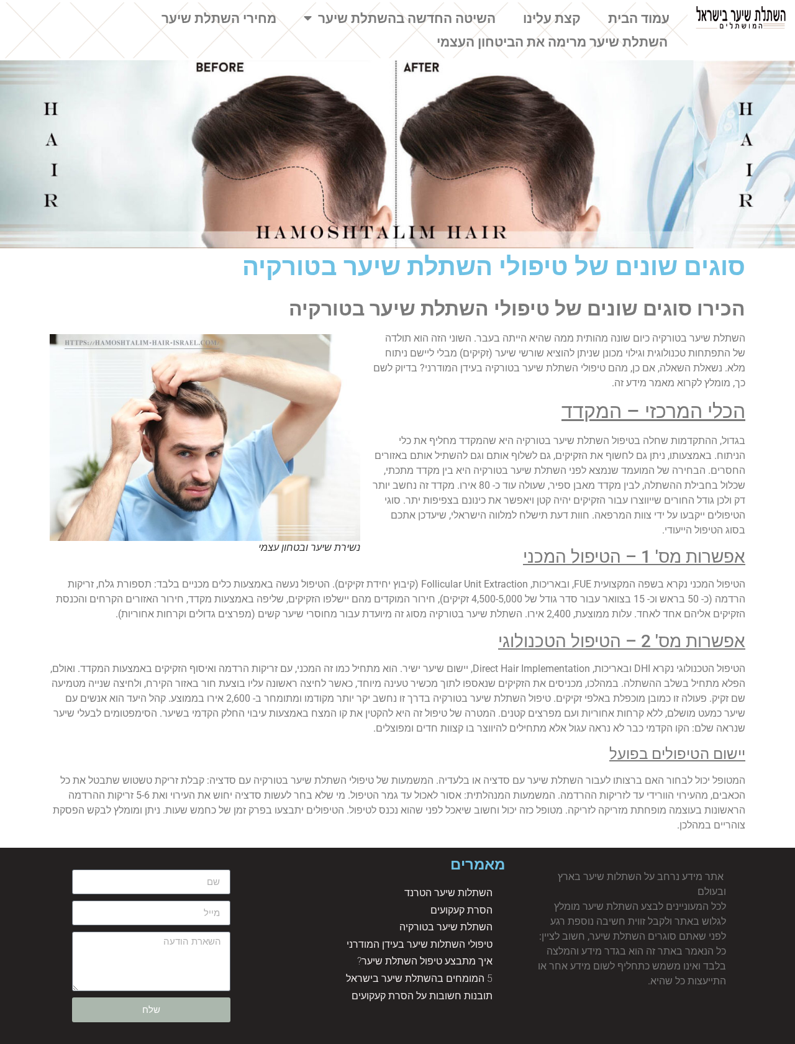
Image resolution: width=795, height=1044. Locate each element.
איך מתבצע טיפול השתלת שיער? (425, 961)
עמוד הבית (639, 18)
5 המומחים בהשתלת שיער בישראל (419, 978)
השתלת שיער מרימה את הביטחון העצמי (552, 42)
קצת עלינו (552, 18)
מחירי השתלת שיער (218, 18)
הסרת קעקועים (461, 910)
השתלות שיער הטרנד (448, 893)
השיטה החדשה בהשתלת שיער (407, 18)
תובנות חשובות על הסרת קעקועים (422, 996)
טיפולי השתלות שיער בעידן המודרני (420, 944)
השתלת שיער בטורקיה (446, 927)
